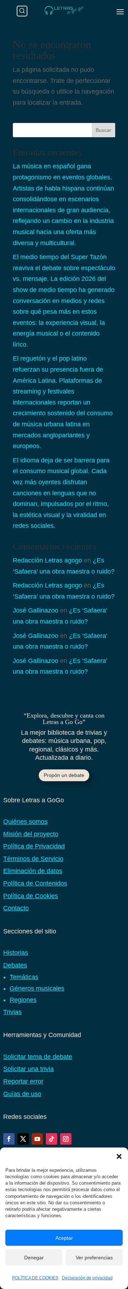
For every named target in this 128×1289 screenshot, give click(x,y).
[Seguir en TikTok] (51, 1139)
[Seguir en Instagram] (65, 1139)
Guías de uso (22, 1093)
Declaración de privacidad (87, 1277)
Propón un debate (64, 775)
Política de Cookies (30, 895)
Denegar (34, 1257)
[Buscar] (22, 11)
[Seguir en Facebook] (9, 1139)
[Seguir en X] (23, 1139)
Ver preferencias (94, 1257)
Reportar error (23, 1081)
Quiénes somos (25, 821)
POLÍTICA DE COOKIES (35, 1277)
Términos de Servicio (33, 858)
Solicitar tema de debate (37, 1056)
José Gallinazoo (35, 610)
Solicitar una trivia (28, 1068)
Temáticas (24, 977)
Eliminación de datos (32, 870)
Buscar (103, 130)
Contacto (16, 908)
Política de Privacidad (34, 846)
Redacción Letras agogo (47, 560)
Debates (15, 965)
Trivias (12, 1012)
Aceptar (64, 1238)
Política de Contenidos (35, 883)
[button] (119, 1156)
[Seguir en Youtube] (37, 1139)
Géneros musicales (37, 988)
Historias (15, 952)
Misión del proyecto (30, 834)
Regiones (23, 999)
